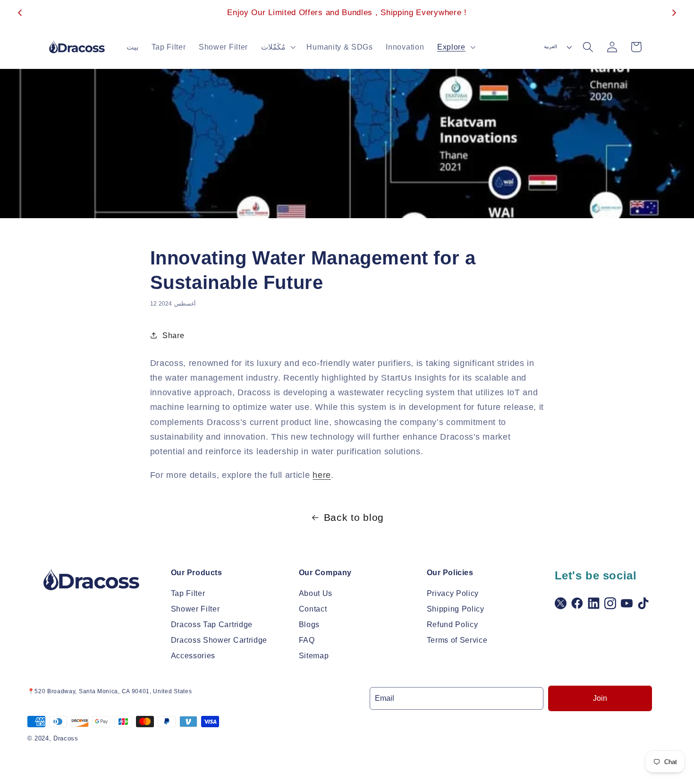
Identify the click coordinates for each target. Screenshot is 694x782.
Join (600, 698)
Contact (313, 609)
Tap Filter (188, 593)
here (322, 475)
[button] (277, 47)
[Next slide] (673, 13)
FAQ (307, 640)
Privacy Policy (453, 593)
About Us (316, 593)
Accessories (193, 656)
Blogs (309, 624)
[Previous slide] (20, 13)
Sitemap (314, 656)
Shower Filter (195, 609)
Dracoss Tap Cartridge (212, 624)
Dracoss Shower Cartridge (219, 640)
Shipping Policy (455, 609)
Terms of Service (457, 640)
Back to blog (354, 517)
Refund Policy (452, 624)
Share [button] (173, 335)
